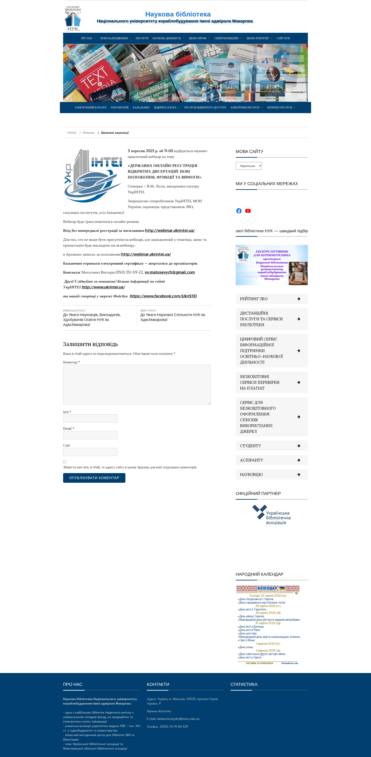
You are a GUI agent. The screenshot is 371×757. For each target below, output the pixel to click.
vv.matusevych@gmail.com (170, 272)
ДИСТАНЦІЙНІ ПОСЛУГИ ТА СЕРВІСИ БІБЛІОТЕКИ (261, 319)
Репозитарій (120, 107)
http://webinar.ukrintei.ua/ (170, 230)
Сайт (66, 445)
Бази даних (141, 107)
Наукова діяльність (167, 38)
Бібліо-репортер (258, 38)
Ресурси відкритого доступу (205, 107)
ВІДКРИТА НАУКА (165, 107)
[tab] (272, 299)
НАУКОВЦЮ (251, 474)
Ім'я (67, 412)
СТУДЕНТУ (250, 445)
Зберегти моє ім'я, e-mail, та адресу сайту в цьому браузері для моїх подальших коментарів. (130, 467)
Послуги (142, 38)
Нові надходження (114, 38)
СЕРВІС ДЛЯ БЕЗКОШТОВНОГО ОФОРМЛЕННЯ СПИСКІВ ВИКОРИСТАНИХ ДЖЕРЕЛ (258, 417)
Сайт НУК (283, 38)
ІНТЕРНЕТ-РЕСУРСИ (279, 107)
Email (68, 428)
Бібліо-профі (197, 38)
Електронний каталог (91, 107)
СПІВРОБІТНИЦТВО (226, 38)
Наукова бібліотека (178, 14)
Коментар (71, 362)
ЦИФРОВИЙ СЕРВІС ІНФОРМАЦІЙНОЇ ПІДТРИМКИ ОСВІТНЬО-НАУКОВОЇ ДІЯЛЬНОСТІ (261, 351)
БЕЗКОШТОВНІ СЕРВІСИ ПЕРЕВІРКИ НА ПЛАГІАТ (260, 382)
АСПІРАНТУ (251, 460)
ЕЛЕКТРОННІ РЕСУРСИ (245, 107)
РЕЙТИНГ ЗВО (254, 298)
